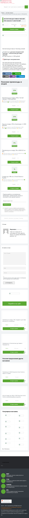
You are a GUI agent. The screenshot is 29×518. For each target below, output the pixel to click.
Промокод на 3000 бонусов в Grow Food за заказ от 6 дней (13, 372)
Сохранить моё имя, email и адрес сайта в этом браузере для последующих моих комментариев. (14, 278)
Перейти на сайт (14, 303)
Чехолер (21, 218)
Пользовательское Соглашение (8, 507)
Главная (2, 12)
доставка (16, 218)
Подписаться (7, 204)
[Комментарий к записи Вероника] (25, 229)
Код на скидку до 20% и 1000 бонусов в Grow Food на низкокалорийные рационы (14, 396)
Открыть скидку (14, 188)
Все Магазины (5, 449)
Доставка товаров (9, 12)
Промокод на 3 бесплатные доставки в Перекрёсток (12, 344)
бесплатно (11, 218)
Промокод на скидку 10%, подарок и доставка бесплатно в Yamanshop (14, 320)
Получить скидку (14, 29)
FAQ (2, 465)
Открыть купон (14, 109)
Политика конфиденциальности (11, 508)
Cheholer (6, 218)
